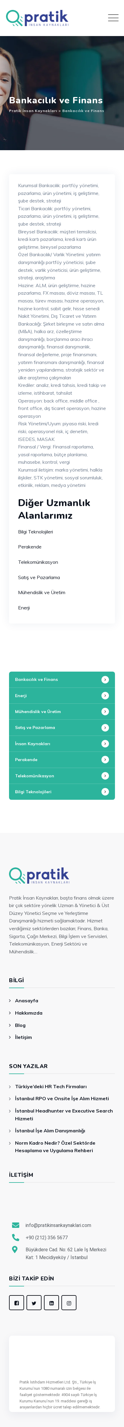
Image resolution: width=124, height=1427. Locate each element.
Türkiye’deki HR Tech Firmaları (51, 1086)
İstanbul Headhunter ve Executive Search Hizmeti (64, 1115)
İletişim (23, 1037)
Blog (20, 1025)
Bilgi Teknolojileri (35, 532)
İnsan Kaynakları (32, 743)
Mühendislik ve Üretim (41, 592)
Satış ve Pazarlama (39, 577)
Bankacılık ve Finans (36, 679)
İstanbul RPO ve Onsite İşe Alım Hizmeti (62, 1098)
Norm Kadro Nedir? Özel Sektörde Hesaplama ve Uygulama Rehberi (55, 1147)
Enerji (24, 608)
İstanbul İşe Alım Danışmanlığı (50, 1131)
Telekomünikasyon (38, 562)
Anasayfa (26, 1000)
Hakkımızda (28, 1013)
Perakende (30, 547)
